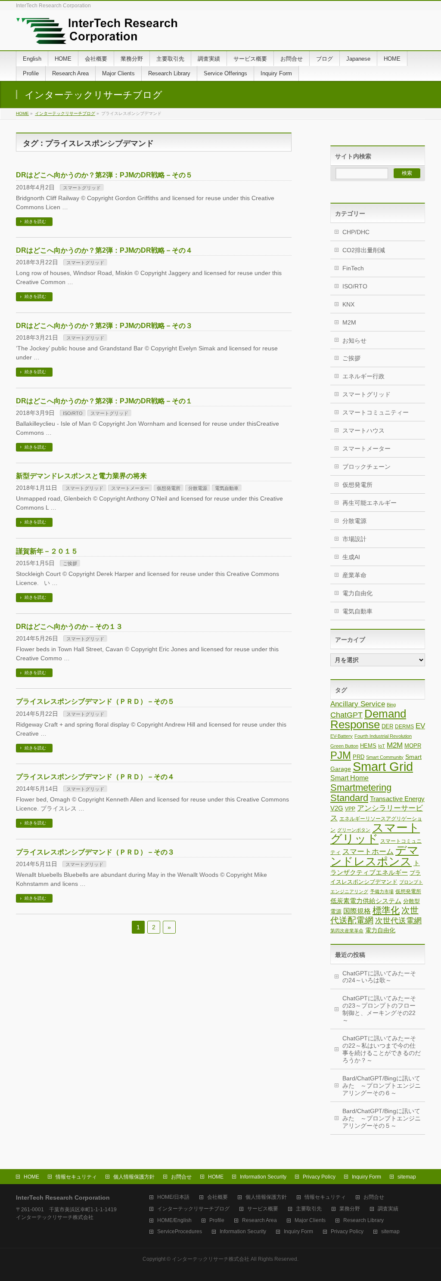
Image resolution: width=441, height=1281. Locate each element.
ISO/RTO (73, 413)
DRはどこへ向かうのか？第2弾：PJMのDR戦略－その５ (104, 175)
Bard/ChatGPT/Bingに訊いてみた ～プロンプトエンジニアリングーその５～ (381, 1118)
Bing (391, 704)
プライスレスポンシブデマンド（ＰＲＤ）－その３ (95, 852)
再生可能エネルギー (369, 502)
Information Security (263, 1177)
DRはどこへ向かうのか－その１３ (69, 626)
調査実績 (388, 1209)
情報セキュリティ (76, 1177)
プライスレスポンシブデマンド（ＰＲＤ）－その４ (95, 776)
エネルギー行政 (363, 376)
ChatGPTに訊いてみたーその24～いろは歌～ (379, 977)
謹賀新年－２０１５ (47, 551)
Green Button (344, 746)
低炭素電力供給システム (365, 900)
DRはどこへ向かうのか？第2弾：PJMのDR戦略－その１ (104, 401)
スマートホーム (368, 852)
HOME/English (174, 1220)
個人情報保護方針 (134, 1177)
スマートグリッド (82, 187)
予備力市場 (382, 891)
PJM (340, 755)
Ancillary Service (357, 704)
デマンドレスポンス (374, 856)
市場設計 (354, 538)
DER (387, 726)
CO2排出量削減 (363, 250)
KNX (348, 304)
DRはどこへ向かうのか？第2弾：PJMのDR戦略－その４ (104, 250)
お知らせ (354, 340)
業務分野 (349, 1209)
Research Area (259, 1220)
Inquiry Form (366, 1177)
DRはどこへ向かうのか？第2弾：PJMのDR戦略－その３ (104, 325)
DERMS (404, 727)
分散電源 (197, 488)
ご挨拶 (70, 563)
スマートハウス (363, 430)
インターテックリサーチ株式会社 (210, 1259)
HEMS (368, 746)
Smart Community (385, 757)
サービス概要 (262, 1209)
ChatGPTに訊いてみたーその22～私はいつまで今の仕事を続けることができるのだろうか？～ (381, 1049)
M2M (349, 322)
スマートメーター (130, 488)
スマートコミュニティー (375, 412)
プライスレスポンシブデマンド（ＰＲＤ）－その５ (95, 701)
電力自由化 (357, 593)
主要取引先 (309, 1209)
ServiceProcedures (179, 1232)
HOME (22, 113)
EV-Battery (341, 736)
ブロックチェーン (366, 466)
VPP (350, 809)
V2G (336, 808)
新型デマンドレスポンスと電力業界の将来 (81, 476)
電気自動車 (227, 488)
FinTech (353, 268)
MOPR (412, 746)
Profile (216, 1220)
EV (420, 726)
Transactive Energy (397, 798)
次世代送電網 (398, 920)
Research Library (363, 1220)
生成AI (351, 557)
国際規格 (357, 911)
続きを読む (35, 221)
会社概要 (217, 1197)
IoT (381, 746)
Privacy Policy (319, 1177)
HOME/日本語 (173, 1197)
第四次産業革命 (346, 930)
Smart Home (349, 778)
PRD (358, 757)
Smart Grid (383, 766)
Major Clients (310, 1220)
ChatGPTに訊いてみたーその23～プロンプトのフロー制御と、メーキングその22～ (379, 1009)
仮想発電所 (168, 488)
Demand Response (368, 719)
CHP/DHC (356, 232)
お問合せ (181, 1177)
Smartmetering (360, 787)
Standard (349, 797)
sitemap (407, 1177)
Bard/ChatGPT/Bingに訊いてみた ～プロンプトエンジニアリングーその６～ (381, 1085)
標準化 (386, 910)
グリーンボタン (353, 829)
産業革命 (354, 575)
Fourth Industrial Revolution (383, 736)
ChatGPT (346, 715)
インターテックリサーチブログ (65, 113)
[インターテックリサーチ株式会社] (96, 34)
